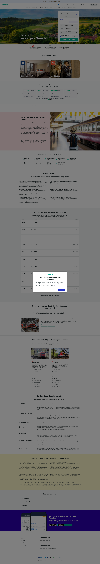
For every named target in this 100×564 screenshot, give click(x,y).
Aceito (61, 290)
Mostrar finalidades (53, 290)
